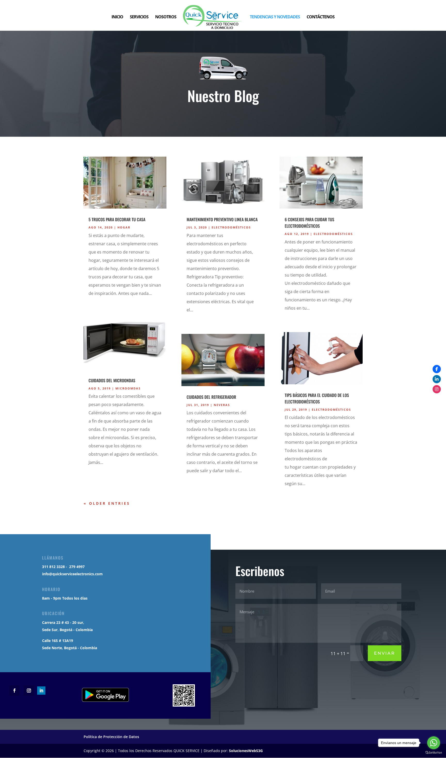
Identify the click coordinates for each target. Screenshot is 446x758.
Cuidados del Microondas (112, 380)
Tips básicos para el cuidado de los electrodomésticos (317, 398)
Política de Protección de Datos (111, 736)
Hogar (123, 227)
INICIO (117, 17)
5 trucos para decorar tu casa (117, 219)
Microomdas (128, 388)
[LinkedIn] (437, 379)
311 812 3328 (53, 566)
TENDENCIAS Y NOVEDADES (275, 17)
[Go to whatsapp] (433, 742)
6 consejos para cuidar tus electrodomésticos (309, 222)
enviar (384, 653)
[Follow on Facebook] (14, 690)
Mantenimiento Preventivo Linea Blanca (222, 219)
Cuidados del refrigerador (211, 397)
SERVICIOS (139, 17)
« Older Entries (107, 503)
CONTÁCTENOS (320, 17)
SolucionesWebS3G (246, 750)
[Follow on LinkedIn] (41, 690)
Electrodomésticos (231, 227)
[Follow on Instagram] (29, 690)
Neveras (222, 405)
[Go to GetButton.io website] (433, 752)
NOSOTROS (165, 17)
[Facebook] (437, 369)
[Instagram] (437, 389)
